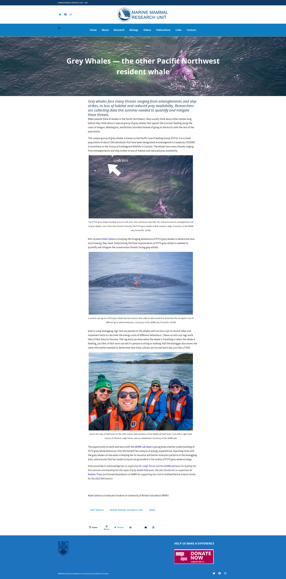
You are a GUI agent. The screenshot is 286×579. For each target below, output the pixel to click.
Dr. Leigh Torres (147, 466)
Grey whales (97, 510)
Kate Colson (108, 239)
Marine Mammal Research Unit (126, 510)
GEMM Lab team (143, 446)
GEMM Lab (169, 466)
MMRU (152, 510)
